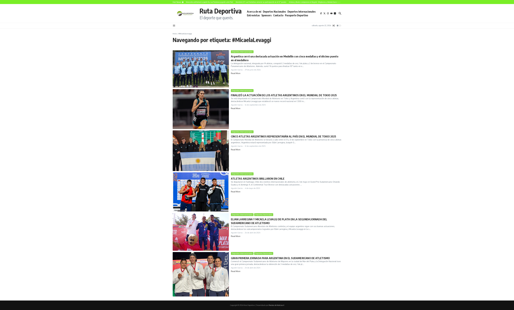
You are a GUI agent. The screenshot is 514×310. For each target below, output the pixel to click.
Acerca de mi (254, 11)
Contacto (278, 15)
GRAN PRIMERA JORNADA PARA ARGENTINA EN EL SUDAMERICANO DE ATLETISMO (280, 258)
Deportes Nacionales (274, 11)
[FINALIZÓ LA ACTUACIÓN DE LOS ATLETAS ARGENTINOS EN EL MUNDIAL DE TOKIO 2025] (201, 109)
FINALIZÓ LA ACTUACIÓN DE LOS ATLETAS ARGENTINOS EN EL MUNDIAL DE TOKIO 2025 (284, 95)
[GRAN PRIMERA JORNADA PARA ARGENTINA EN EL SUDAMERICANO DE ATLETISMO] (201, 274)
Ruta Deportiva (220, 11)
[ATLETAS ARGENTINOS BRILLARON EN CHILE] (201, 192)
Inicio (175, 34)
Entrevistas (253, 15)
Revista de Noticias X (276, 305)
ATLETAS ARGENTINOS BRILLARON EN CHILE (257, 178)
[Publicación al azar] (333, 25)
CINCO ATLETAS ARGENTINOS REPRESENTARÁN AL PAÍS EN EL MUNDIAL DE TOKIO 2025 (283, 136)
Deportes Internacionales (302, 11)
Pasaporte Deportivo (296, 15)
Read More (235, 73)
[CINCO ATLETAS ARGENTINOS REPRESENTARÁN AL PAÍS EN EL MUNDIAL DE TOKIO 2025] (201, 150)
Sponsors (266, 15)
